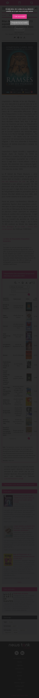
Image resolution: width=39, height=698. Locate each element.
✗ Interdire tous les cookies (19, 22)
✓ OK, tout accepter (19, 16)
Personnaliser (19, 28)
